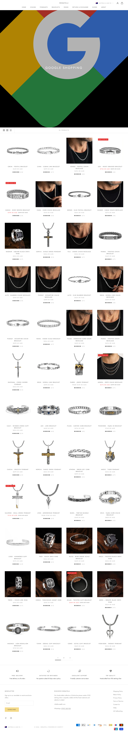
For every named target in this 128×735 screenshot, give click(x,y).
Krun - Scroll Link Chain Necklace (110, 296)
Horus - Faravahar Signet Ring (49, 600)
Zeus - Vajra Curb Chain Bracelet (110, 514)
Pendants (44, 7)
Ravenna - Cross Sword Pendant (18, 383)
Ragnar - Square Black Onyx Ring (18, 253)
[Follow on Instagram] (11, 718)
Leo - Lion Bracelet (48, 426)
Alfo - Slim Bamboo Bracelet (79, 295)
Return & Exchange (80, 7)
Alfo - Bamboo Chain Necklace (17, 295)
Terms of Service (118, 701)
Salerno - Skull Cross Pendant (18, 513)
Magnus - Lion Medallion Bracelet (18, 645)
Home (24, 7)
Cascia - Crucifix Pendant (18, 469)
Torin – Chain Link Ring (18, 600)
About (103, 7)
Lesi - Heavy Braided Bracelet (110, 166)
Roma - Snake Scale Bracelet (48, 339)
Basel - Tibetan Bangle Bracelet (79, 514)
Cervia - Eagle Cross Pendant (48, 252)
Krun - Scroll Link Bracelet (48, 382)
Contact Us (116, 704)
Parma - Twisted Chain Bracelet (110, 253)
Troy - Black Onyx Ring (48, 556)
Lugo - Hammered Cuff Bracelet (18, 557)
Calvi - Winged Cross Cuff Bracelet (18, 427)
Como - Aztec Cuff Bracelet (79, 644)
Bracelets (56, 7)
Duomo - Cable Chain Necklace (110, 210)
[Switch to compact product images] (11, 130)
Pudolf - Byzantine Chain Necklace (48, 296)
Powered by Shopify (55, 727)
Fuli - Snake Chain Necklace (79, 252)
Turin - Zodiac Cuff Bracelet (48, 644)
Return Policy (117, 695)
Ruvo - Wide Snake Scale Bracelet (79, 557)
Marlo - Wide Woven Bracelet (18, 210)
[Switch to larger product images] (4, 130)
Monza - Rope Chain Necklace (110, 382)
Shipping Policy (118, 691)
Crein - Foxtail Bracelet (18, 166)
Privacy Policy (117, 698)
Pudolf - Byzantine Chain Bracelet (17, 340)
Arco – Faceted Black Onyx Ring (110, 557)
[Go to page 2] (70, 658)
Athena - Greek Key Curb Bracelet (79, 470)
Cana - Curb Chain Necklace (48, 210)
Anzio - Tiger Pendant (110, 469)
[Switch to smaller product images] (7, 130)
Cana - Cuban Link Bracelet (48, 166)
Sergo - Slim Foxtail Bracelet (79, 210)
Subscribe (12, 709)
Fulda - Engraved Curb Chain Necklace (79, 340)
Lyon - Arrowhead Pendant (48, 513)
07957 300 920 (66, 708)
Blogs (94, 7)
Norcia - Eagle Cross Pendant (48, 469)
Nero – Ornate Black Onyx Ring (110, 601)
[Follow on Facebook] (6, 718)
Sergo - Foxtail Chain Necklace (79, 167)
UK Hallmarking (117, 711)
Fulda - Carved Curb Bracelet (79, 426)
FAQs (114, 708)
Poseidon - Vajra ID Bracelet (110, 426)
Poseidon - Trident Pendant (110, 644)
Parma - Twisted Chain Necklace (110, 340)
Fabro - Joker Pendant (79, 382)
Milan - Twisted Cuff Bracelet (79, 600)
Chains (33, 7)
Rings (66, 7)
